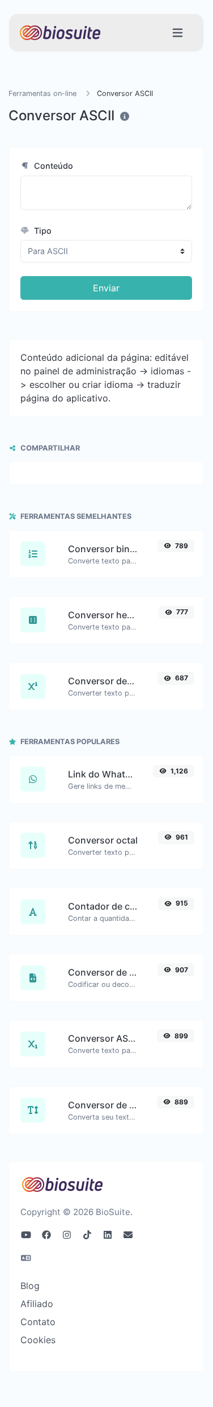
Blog (30, 1285)
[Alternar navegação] (177, 33)
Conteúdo (52, 166)
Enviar (106, 288)
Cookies (38, 1339)
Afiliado (36, 1303)
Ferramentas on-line (42, 93)
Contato (38, 1321)
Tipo (42, 230)
